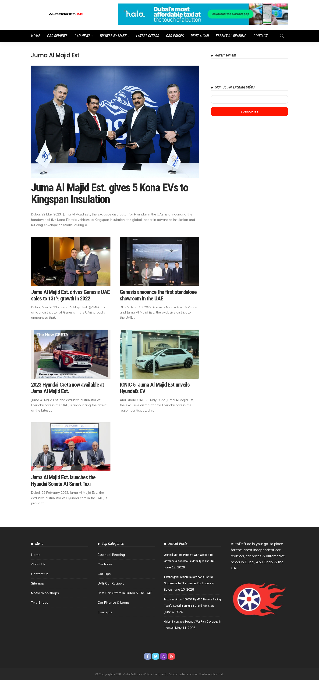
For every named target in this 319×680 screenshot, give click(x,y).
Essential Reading (231, 36)
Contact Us (39, 574)
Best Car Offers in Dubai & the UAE (125, 593)
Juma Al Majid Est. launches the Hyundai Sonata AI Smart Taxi (63, 480)
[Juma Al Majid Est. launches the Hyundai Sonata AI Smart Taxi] (70, 446)
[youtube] (171, 656)
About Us (38, 564)
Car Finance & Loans (114, 602)
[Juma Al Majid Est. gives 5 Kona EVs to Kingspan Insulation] (115, 122)
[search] (282, 36)
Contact (260, 36)
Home (35, 36)
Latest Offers (147, 36)
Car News (82, 36)
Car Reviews (57, 36)
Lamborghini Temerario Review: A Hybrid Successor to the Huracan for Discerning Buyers (189, 583)
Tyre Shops (39, 602)
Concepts (105, 612)
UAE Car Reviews (111, 583)
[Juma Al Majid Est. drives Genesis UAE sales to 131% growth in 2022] (70, 261)
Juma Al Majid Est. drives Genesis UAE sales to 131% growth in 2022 (70, 295)
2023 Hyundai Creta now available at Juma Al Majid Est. (67, 388)
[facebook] (147, 656)
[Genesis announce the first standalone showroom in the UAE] (159, 261)
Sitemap (37, 583)
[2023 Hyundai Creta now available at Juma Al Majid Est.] (70, 354)
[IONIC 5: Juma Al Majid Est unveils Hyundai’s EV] (159, 354)
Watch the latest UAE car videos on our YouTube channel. (183, 674)
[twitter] (155, 656)
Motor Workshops (45, 593)
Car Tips (104, 574)
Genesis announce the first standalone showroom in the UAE (158, 295)
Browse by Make (113, 36)
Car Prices (175, 36)
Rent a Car (200, 36)
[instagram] (163, 656)
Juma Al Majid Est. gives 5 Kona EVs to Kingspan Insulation (109, 193)
